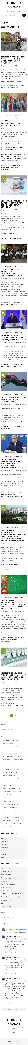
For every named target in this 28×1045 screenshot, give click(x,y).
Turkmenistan (21, 118)
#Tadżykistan (6, 167)
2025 (2, 841)
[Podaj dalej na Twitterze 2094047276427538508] (9, 952)
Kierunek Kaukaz (14, 4)
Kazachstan (18, 116)
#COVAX (5, 233)
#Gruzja (5, 763)
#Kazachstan (12, 154)
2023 (2, 848)
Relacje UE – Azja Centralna (9, 897)
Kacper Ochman (11, 936)
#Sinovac (13, 499)
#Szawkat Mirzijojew (17, 165)
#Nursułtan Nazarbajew (9, 788)
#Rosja (21, 236)
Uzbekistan (5, 120)
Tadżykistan (12, 118)
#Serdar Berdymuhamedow (10, 807)
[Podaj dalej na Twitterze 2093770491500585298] (9, 973)
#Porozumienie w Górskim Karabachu (12, 791)
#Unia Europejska (7, 820)
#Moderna (15, 236)
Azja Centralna (8, 116)
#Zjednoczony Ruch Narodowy (11, 827)
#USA (11, 238)
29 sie (16, 959)
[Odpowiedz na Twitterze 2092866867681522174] (6, 1003)
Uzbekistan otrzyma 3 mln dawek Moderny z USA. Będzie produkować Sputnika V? (14, 204)
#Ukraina (16, 817)
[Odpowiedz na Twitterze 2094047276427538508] (6, 952)
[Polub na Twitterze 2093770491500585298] (12, 973)
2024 (2, 845)
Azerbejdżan (5, 871)
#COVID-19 (13, 85)
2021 (2, 854)
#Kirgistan (21, 154)
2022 (2, 851)
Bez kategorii (5, 878)
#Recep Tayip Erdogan (9, 795)
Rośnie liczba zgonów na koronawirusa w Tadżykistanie (13, 400)
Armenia (5, 54)
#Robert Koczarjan (7, 798)
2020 (2, 857)
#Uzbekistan (5, 169)
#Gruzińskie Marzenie (19, 759)
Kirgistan (4, 118)
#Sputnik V (5, 238)
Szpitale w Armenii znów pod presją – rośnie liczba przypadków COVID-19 (13, 60)
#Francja (19, 756)
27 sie (16, 980)
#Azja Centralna (18, 747)
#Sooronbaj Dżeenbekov (9, 160)
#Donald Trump (7, 753)
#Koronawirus (13, 87)
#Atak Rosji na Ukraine (8, 743)
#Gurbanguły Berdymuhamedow (11, 766)
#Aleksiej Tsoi (8, 492)
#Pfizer (14, 496)
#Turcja (14, 814)
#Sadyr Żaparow (20, 158)
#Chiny (4, 750)
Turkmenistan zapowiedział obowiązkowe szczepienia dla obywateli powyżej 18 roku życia (14, 604)
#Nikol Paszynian (7, 785)
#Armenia (6, 85)
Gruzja (3, 881)
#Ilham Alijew (19, 769)
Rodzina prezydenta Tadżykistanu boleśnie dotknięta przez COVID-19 (13, 338)
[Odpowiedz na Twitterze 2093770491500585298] (6, 973)
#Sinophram (5, 499)
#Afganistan (6, 740)
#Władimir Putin (17, 823)
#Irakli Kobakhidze (7, 772)
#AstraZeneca (8, 633)
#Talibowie (6, 814)
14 (23, 715)
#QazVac (20, 496)
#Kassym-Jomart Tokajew (10, 494)
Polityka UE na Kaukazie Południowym (12, 894)
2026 (2, 838)
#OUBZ (12, 158)
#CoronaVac (17, 633)
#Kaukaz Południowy (8, 779)
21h (16, 938)
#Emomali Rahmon (17, 364)
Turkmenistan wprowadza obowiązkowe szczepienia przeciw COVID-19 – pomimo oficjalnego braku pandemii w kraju (14, 535)
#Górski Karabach (7, 769)
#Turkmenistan (16, 167)
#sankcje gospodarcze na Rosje (11, 804)
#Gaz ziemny (6, 759)
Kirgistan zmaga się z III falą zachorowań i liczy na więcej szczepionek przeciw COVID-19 (13, 676)
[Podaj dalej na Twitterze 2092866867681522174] (9, 1003)
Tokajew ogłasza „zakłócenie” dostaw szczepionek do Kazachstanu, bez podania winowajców (12, 464)
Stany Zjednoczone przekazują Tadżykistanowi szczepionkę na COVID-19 (13, 272)
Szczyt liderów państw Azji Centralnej (12, 124)
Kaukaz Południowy (15, 54)
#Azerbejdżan (6, 747)
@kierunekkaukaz (9, 938)
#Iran (17, 772)
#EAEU (13, 147)
